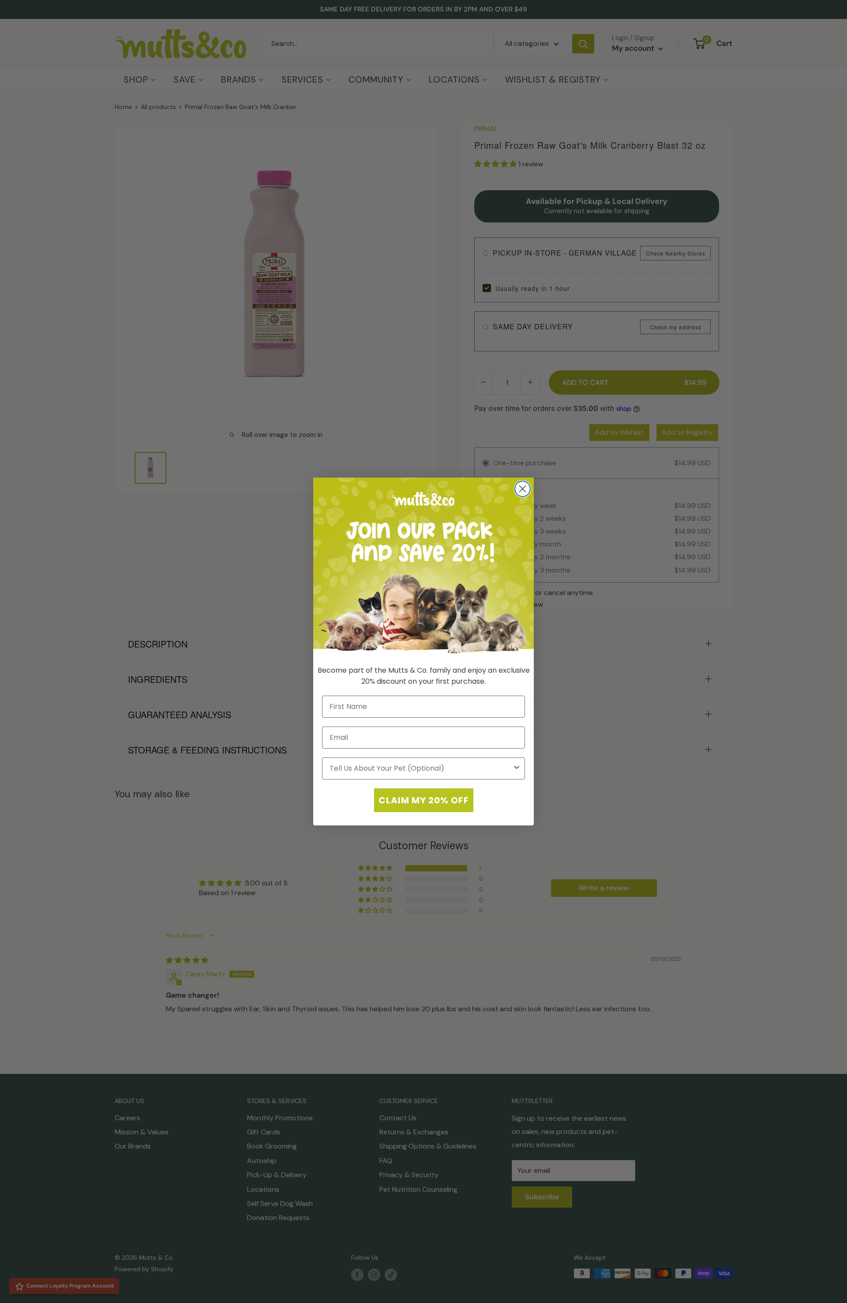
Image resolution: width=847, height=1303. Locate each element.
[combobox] (421, 768)
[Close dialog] (522, 489)
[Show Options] (516, 768)
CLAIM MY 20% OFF (424, 800)
